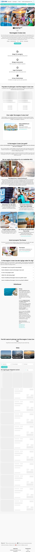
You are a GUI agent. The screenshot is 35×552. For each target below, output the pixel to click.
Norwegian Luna (22, 324)
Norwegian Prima (22, 327)
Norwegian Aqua (22, 325)
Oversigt (2, 4)
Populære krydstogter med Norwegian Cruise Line (14, 4)
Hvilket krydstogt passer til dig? (27, 1)
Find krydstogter (17, 43)
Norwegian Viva (21, 326)
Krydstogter (15, 1)
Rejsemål (9, 1)
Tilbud (19, 1)
